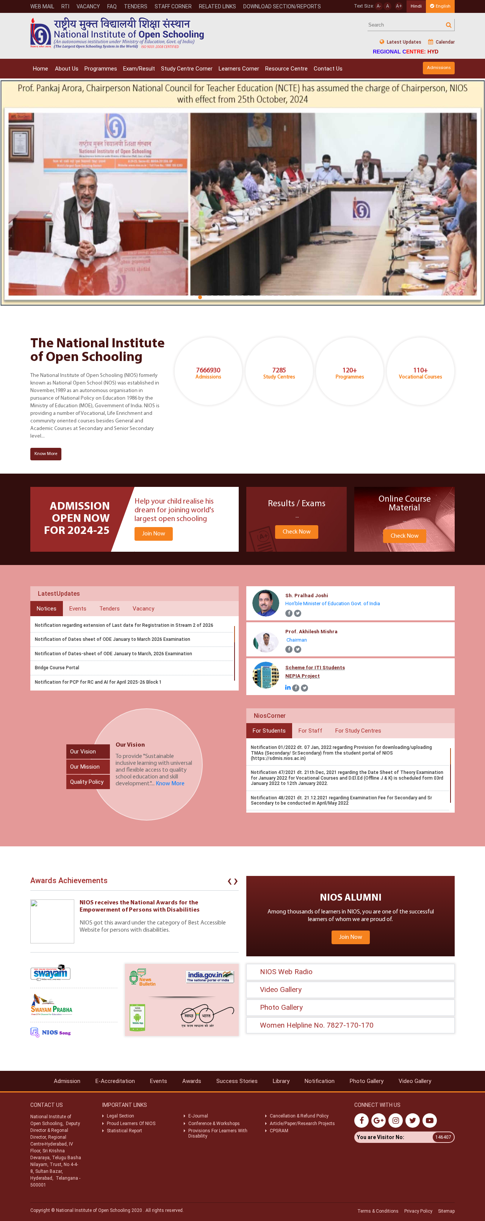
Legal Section (120, 1116)
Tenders (135, 6)
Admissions (439, 67)
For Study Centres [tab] (358, 730)
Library (281, 1081)
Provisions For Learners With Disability (217, 1133)
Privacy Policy (418, 1211)
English (443, 6)
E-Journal (198, 1116)
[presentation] (229, 882)
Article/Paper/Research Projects (302, 1123)
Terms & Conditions (378, 1211)
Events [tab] (77, 608)
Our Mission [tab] (85, 766)
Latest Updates (403, 42)
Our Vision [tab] (83, 751)
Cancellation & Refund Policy (299, 1116)
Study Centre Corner (187, 68)
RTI (65, 6)
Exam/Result (139, 68)
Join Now (153, 534)
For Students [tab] (269, 730)
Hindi (416, 6)
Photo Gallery (366, 1081)
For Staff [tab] (310, 730)
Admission (67, 1081)
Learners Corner (239, 68)
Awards (191, 1081)
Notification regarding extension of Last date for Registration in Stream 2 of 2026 (124, 625)
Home (40, 68)
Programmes (100, 68)
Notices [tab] (46, 608)
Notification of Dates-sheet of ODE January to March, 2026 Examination (113, 653)
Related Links (217, 6)
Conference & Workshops (214, 1123)
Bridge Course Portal (57, 667)
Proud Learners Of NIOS (131, 1123)
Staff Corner (173, 6)
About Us (66, 68)
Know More (45, 453)
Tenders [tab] (109, 608)
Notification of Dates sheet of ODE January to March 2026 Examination (112, 639)
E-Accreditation (115, 1081)
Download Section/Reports (282, 6)
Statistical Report (124, 1130)
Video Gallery (415, 1081)
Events (158, 1081)
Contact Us (328, 68)
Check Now (297, 532)
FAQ (112, 6)
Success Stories (237, 1081)
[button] (188, 297)
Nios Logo (117, 33)
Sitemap (446, 1211)
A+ (399, 6)
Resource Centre (286, 68)
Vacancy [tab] (143, 608)
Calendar (445, 42)
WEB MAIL (42, 6)
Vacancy (88, 6)
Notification (320, 1081)
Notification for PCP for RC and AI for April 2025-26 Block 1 (98, 682)
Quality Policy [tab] (86, 781)
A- (379, 6)
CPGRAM (279, 1130)
